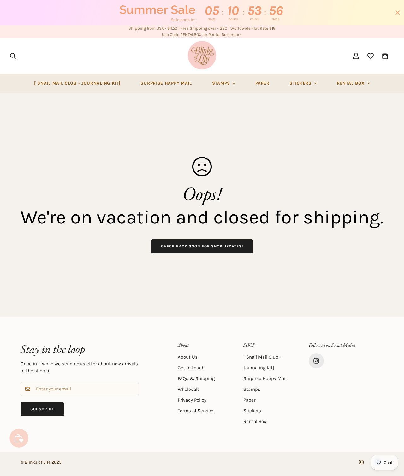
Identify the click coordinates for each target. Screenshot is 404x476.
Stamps (221, 83)
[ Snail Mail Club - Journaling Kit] (77, 83)
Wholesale (189, 389)
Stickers (300, 83)
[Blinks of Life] (202, 56)
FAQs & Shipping (196, 378)
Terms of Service (195, 411)
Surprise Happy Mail (166, 83)
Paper (262, 83)
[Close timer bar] (397, 12)
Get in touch (191, 368)
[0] (385, 55)
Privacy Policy (192, 400)
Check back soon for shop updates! (202, 246)
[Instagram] (316, 360)
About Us (188, 357)
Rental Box (351, 83)
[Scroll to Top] (391, 441)
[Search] (13, 55)
